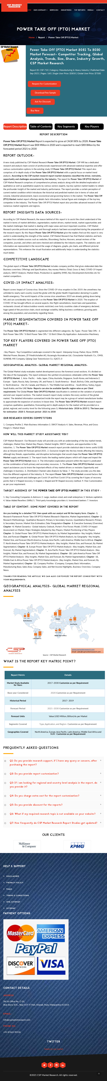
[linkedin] (62, 1065)
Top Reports (79, 10)
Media (90, 10)
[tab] (53, 763)
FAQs (8, 889)
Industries (66, 10)
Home (28, 10)
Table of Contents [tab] (41, 126)
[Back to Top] (98, 1073)
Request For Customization (44, 84)
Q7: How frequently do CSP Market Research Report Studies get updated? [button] (53, 823)
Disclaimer (12, 876)
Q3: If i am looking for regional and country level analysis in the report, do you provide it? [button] (53, 785)
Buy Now (35, 111)
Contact (100, 10)
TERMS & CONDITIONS (17, 895)
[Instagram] (57, 1065)
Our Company (39, 10)
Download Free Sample (45, 93)
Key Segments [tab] (66, 126)
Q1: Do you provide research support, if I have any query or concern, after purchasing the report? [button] (53, 763)
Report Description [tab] (15, 126)
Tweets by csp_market (53, 1049)
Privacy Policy (14, 882)
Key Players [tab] (92, 126)
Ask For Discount (43, 102)
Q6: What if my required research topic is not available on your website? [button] (52, 814)
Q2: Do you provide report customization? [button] (34, 774)
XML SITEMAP (12, 902)
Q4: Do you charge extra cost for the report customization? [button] (44, 796)
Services (54, 10)
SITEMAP (10, 908)
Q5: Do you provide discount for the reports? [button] (36, 805)
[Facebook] (51, 1065)
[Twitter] (45, 1065)
